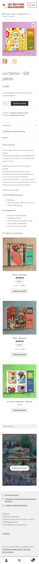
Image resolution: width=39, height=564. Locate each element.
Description (6, 125)
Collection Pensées (23, 14)
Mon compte (6, 560)
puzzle (17, 115)
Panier (30, 558)
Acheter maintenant (19, 468)
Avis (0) (4, 137)
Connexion (6, 533)
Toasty (22, 115)
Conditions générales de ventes (16, 505)
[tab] (19, 125)
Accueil (7, 14)
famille (12, 115)
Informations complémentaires (13, 131)
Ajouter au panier (19, 103)
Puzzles (13, 14)
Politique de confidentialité (12, 549)
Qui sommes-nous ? (12, 495)
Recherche (19, 560)
